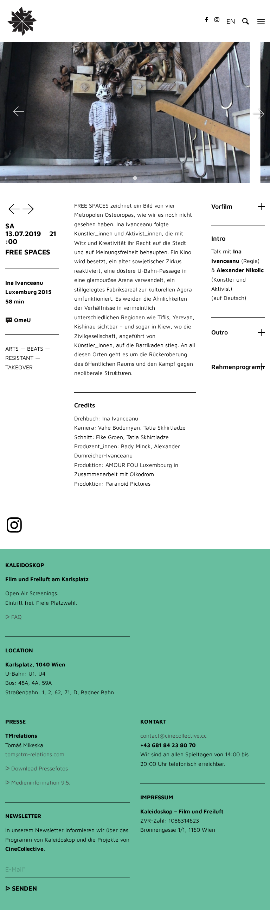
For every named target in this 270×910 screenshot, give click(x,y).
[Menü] (261, 21)
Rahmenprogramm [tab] (237, 366)
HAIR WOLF (29, 208)
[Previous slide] (18, 112)
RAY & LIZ (12, 208)
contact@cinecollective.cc (173, 735)
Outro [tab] (219, 332)
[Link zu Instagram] (217, 19)
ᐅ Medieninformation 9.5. (37, 782)
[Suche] (242, 21)
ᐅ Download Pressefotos (36, 768)
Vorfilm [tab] (221, 206)
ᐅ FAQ (13, 617)
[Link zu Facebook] (206, 19)
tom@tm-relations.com (34, 754)
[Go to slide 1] (135, 178)
